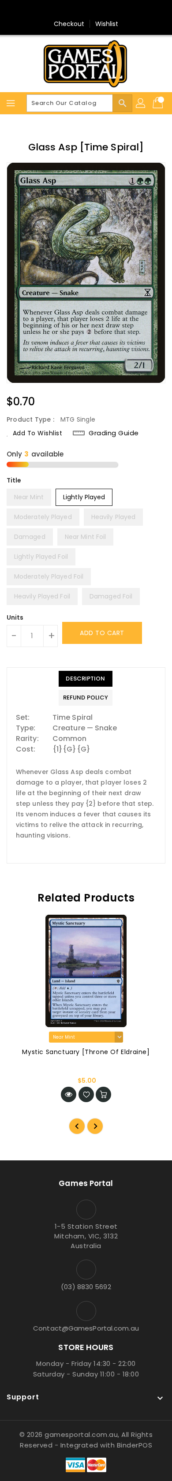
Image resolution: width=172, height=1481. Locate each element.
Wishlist (107, 23)
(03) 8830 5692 (86, 1286)
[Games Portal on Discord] (102, 10)
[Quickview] (68, 1094)
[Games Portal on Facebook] (69, 10)
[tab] (85, 679)
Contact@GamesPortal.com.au (86, 1328)
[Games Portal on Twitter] (86, 10)
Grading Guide (114, 433)
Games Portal (86, 1183)
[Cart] (159, 103)
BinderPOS (135, 1445)
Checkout (69, 23)
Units (15, 617)
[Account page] (141, 103)
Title (14, 480)
